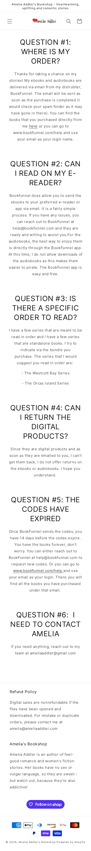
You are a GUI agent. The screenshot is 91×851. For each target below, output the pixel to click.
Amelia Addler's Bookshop (37, 842)
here (33, 126)
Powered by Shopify (71, 842)
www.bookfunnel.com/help (38, 570)
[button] (9, 21)
